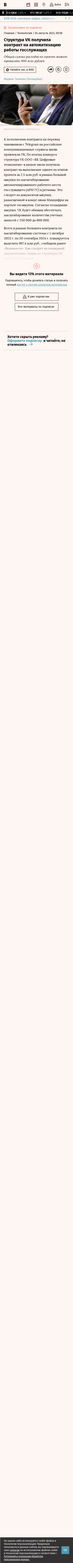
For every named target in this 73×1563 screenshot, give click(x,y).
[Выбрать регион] (44, 5)
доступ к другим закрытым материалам (42, 284)
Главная (9, 33)
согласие (15, 1550)
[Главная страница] (5, 4)
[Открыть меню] (67, 5)
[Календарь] (28, 5)
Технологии (25, 33)
